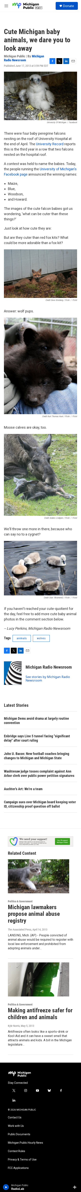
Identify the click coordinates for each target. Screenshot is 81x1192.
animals (22, 638)
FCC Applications (18, 1168)
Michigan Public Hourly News (25, 1142)
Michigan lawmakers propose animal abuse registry (34, 914)
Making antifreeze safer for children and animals (40, 1014)
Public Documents (19, 1134)
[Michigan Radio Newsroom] (13, 673)
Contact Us (14, 1117)
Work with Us (16, 1125)
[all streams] (76, 1187)
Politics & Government (20, 901)
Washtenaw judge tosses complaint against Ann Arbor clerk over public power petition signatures (39, 773)
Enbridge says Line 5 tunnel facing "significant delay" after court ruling (37, 738)
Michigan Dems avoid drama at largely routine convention (36, 720)
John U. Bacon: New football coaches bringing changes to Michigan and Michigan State (36, 756)
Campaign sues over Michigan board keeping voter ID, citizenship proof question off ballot (40, 804)
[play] (6, 1187)
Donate (68, 6)
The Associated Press (19, 929)
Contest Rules (16, 1151)
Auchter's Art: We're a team (23, 789)
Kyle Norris (14, 1025)
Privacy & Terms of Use (22, 1159)
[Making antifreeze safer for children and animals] (38, 979)
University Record (50, 144)
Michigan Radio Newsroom (24, 58)
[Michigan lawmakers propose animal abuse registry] (38, 876)
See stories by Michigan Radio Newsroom (48, 679)
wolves (41, 638)
